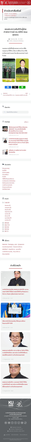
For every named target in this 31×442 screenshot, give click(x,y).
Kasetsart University (16, 427)
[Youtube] (9, 423)
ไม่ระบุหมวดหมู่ (5, 168)
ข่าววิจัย (10, 41)
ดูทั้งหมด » (26, 122)
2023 (7, 227)
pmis (16, 244)
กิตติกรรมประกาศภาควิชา (8, 183)
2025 (7, 223)
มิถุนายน (7, 210)
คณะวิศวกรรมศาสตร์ (7, 247)
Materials (4, 244)
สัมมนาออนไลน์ (5, 254)
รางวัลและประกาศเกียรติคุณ (10, 15)
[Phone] (25, 423)
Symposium (21, 244)
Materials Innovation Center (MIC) (16, 431)
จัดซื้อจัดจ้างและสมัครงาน (8, 179)
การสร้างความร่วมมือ (7, 185)
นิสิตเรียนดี (5, 249)
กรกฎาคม (8, 208)
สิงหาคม (7, 205)
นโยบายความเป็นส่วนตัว (23, 434)
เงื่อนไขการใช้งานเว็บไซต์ (14, 434)
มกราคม (7, 220)
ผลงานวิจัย (18, 249)
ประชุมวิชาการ (12, 249)
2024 (7, 225)
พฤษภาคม (8, 212)
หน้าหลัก (6, 13)
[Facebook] (6, 423)
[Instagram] (12, 423)
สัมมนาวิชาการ (16, 252)
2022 (7, 229)
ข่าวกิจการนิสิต (5, 173)
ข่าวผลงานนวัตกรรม (7, 187)
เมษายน (7, 214)
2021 (6, 231)
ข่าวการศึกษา (5, 175)
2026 (7, 203)
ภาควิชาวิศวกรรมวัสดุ (7, 252)
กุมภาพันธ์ (8, 218)
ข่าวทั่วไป (4, 170)
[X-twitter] (15, 423)
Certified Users (6, 189)
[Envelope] (22, 423)
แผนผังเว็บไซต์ (7, 434)
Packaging (11, 244)
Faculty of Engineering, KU (16, 429)
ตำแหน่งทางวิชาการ (17, 247)
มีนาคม (7, 216)
